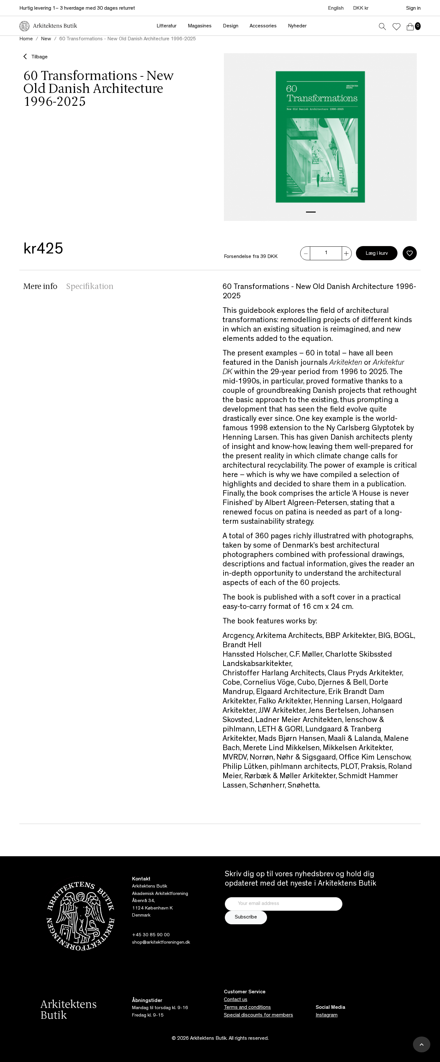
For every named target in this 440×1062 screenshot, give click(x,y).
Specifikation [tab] (90, 287)
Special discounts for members (258, 1015)
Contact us (235, 1000)
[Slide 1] (311, 212)
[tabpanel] (320, 544)
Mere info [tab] (40, 287)
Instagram (327, 1015)
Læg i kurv (377, 253)
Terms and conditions (247, 1007)
